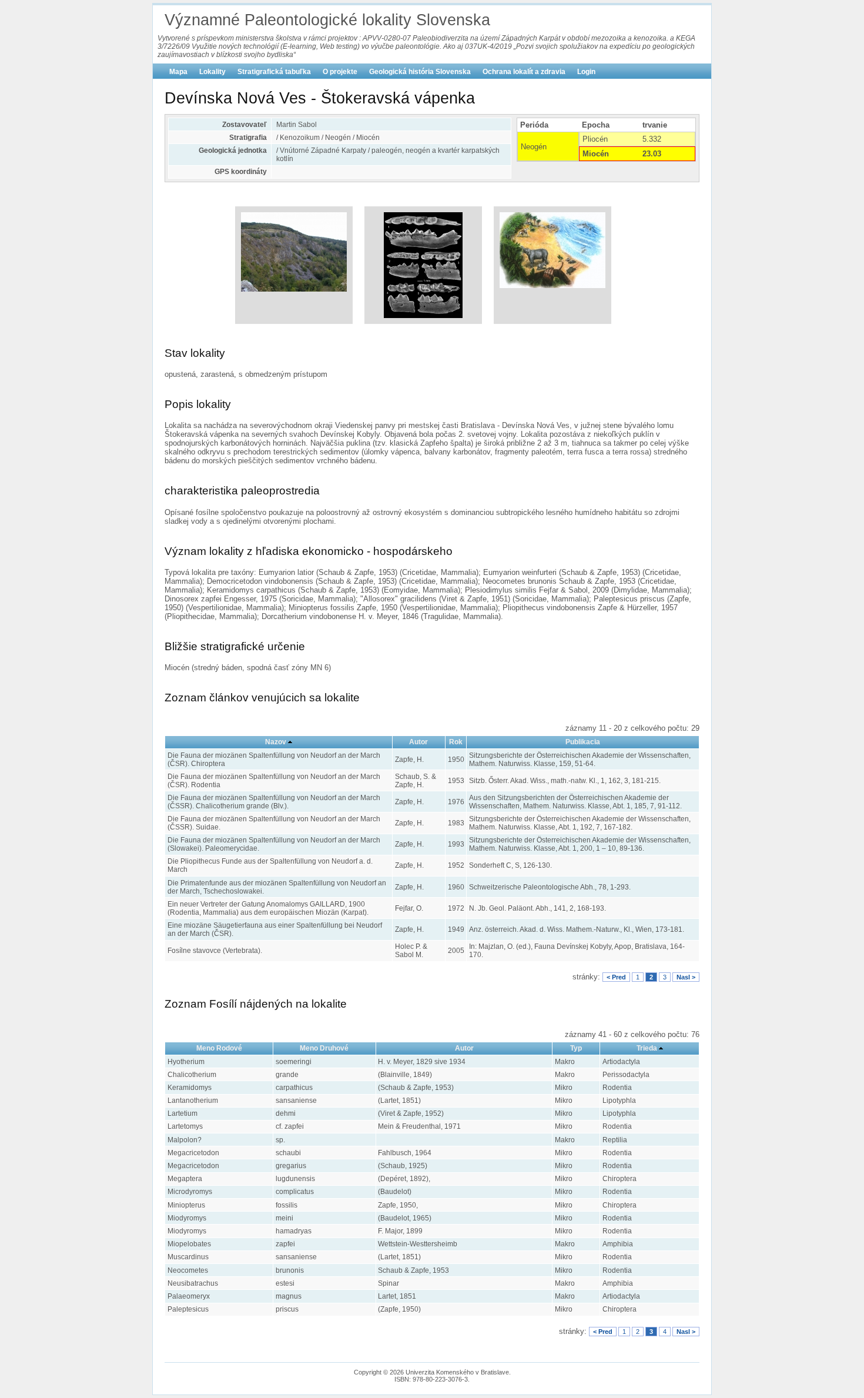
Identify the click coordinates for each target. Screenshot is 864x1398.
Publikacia (582, 742)
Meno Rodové (219, 1048)
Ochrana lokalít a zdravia (524, 72)
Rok (456, 742)
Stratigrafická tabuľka (274, 72)
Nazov (275, 742)
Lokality (212, 72)
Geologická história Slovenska (420, 72)
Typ (576, 1048)
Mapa (178, 72)
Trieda (647, 1048)
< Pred (616, 977)
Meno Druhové (324, 1048)
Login (586, 72)
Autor (418, 742)
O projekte (340, 72)
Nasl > (686, 977)
